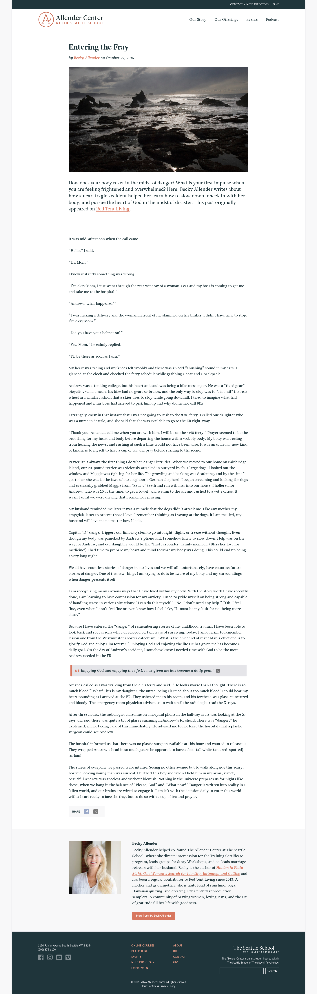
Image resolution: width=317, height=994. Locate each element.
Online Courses (227, 29)
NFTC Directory (257, 4)
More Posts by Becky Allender (153, 915)
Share (86, 811)
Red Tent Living (113, 209)
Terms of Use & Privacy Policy (158, 986)
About (177, 945)
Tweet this (218, 671)
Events (252, 19)
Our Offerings (226, 19)
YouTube (60, 958)
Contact (236, 4)
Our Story (197, 19)
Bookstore (139, 951)
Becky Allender (87, 57)
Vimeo (69, 958)
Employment (140, 968)
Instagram (50, 958)
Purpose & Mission (205, 29)
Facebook (41, 958)
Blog (176, 951)
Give (276, 4)
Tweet (95, 811)
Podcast (272, 19)
